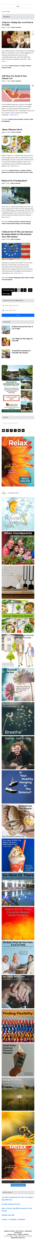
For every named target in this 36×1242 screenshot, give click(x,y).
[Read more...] (14, 115)
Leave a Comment (16, 27)
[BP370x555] (17, 366)
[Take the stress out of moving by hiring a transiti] (18, 957)
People (9, 67)
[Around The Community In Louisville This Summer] (6, 354)
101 (30, 290)
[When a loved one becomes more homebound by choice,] (18, 855)
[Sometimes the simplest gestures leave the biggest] (18, 821)
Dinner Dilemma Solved (12, 129)
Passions (26, 119)
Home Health (19, 172)
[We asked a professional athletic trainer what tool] (18, 1025)
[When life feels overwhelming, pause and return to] (18, 718)
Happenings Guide (19, 277)
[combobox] (18, 305)
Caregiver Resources (14, 65)
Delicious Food (6, 172)
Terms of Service (23, 1234)
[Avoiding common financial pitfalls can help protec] (18, 1060)
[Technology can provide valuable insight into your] (18, 752)
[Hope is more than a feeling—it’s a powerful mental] (18, 1128)
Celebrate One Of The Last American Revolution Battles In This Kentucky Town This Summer (17, 234)
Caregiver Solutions (25, 65)
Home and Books (18, 119)
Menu (18, 6)
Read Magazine (6, 121)
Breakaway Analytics (18, 1238)
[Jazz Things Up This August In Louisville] (6, 342)
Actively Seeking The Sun (11, 1204)
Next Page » (7, 294)
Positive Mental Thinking (13, 223)
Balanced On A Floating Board (14, 181)
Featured (4, 67)
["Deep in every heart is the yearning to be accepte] (18, 1094)
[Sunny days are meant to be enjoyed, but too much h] (18, 923)
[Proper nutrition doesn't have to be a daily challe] (18, 616)
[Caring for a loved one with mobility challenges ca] (18, 991)
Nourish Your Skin (8, 1215)
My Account (20, 1231)
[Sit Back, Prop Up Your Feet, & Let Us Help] (6, 329)
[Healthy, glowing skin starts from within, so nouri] (18, 514)
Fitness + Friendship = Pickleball (13, 1219)
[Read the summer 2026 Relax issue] (18, 438)
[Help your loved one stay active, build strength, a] (18, 889)
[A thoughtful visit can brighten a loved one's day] (18, 582)
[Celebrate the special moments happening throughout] (18, 650)
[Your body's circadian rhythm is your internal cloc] (18, 684)
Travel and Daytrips (25, 223)
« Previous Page (8, 290)
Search (18, 315)
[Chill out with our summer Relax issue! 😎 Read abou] (18, 1162)
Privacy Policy (12, 1234)
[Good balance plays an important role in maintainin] (18, 787)
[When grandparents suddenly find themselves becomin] (18, 548)
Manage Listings (9, 1231)
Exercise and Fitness (14, 221)
